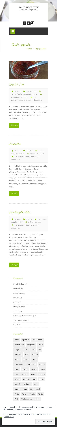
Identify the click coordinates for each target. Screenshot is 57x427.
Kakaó (25, 359)
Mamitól (25, 374)
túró (16, 399)
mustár (17, 379)
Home (29, 49)
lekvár (34, 369)
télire (23, 154)
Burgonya (31, 345)
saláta (20, 222)
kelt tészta (19, 364)
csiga (17, 350)
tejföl (38, 389)
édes (38, 399)
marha (33, 374)
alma (17, 340)
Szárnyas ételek (19, 320)
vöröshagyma (26, 399)
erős (20, 94)
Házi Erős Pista (16, 84)
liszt (16, 374)
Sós (35, 384)
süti (25, 389)
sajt (34, 379)
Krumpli (42, 364)
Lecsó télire (15, 144)
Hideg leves (18, 293)
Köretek (16, 302)
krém (17, 369)
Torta (24, 394)
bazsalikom (41, 219)
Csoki (33, 350)
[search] (32, 23)
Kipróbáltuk (26, 94)
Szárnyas (27, 384)
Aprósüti (25, 340)
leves (42, 369)
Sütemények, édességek (23, 316)
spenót (17, 384)
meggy (42, 374)
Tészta (32, 394)
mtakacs (17, 91)
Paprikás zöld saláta (19, 212)
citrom (40, 345)
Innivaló (16, 298)
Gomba (35, 354)
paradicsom (15, 154)
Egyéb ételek (31, 91)
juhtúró (17, 359)
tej (31, 389)
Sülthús (17, 389)
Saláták (29, 219)
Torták (15, 325)
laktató (25, 369)
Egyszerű (14, 94)
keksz (34, 359)
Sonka (41, 379)
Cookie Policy (9, 417)
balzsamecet (37, 340)
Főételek (29, 151)
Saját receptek (29, 7)
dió (39, 350)
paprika (34, 94)
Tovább (14, 125)
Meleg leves (18, 307)
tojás (17, 394)
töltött (40, 394)
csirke (25, 350)
